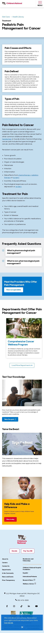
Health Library (18, 17)
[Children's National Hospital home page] (12, 3)
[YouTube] (36, 606)
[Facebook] (7, 606)
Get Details (8, 623)
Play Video (25, 444)
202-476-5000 (23, 600)
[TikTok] (21, 606)
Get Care (6, 17)
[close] (22, 627)
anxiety (19, 187)
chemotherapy (24, 175)
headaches (6, 139)
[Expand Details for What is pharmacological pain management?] (3, 250)
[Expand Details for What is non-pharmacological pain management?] (3, 261)
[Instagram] (14, 606)
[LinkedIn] (29, 606)
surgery (16, 177)
